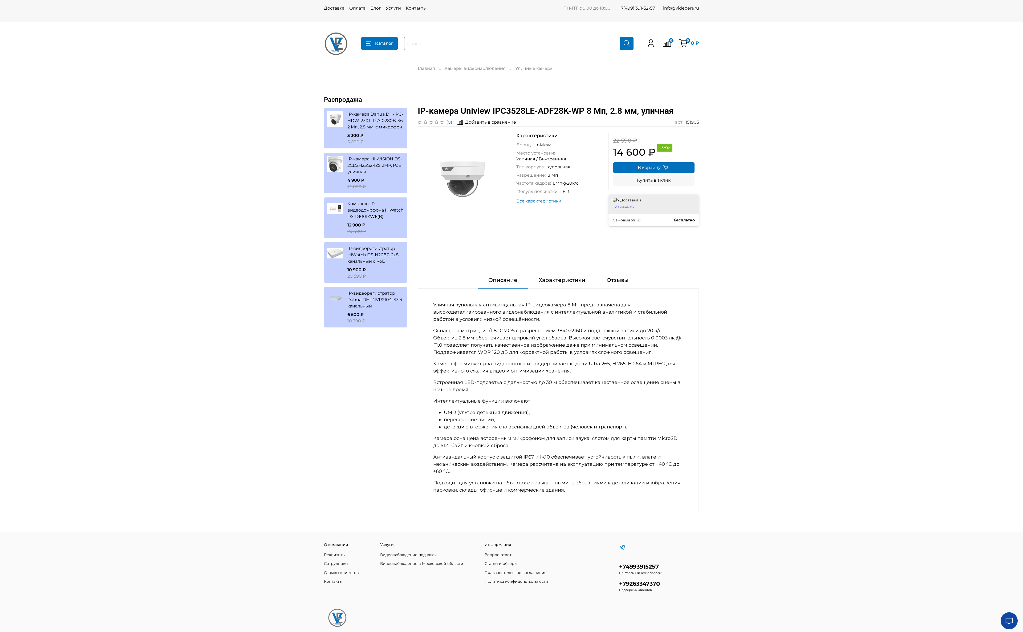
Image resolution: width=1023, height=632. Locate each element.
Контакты (416, 8)
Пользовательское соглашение (516, 572)
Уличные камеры (534, 68)
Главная (426, 68)
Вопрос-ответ (498, 554)
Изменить (624, 207)
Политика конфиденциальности (516, 581)
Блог (375, 8)
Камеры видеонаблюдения (475, 68)
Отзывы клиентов (341, 572)
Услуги (393, 8)
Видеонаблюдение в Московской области (421, 563)
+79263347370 (639, 583)
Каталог (384, 43)
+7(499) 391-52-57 (637, 8)
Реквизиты (335, 554)
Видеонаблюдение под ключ (408, 554)
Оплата (357, 8)
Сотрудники (336, 563)
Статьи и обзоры (501, 563)
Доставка (334, 8)
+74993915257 (639, 566)
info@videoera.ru (681, 8)
